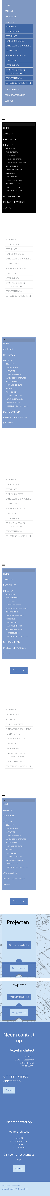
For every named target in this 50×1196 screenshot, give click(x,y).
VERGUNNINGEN (12, 65)
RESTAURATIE (11, 36)
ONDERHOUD (11, 60)
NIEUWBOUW (11, 26)
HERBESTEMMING (13, 51)
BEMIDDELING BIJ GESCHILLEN (18, 83)
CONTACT (9, 101)
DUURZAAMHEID (12, 89)
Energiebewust (19, 968)
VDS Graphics (21, 1189)
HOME (7, 5)
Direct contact (18, 670)
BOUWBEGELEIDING (14, 78)
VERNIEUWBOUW (13, 31)
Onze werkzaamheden (19, 945)
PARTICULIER (10, 17)
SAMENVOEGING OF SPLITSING (18, 46)
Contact (9, 1090)
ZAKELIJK (9, 11)
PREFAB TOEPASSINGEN (15, 95)
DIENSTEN (9, 22)
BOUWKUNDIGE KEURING (16, 55)
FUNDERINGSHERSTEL (15, 41)
